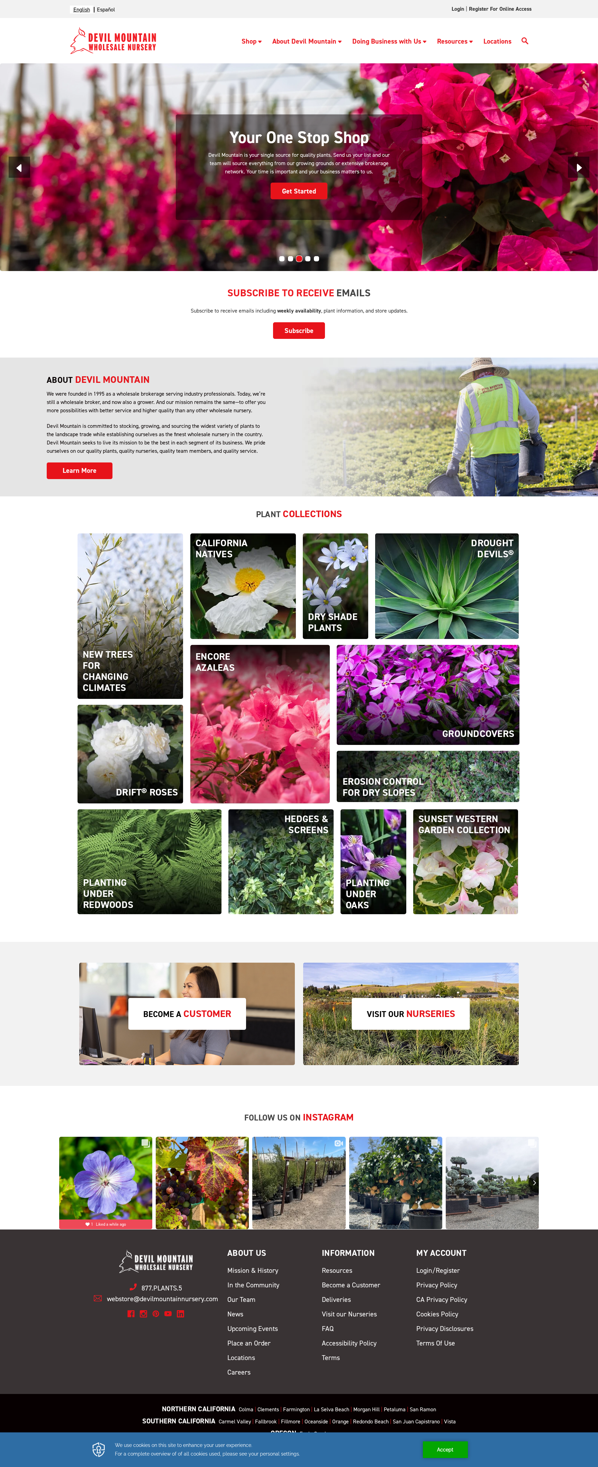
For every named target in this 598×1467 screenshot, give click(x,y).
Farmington (296, 1409)
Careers (239, 1372)
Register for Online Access (500, 8)
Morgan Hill (366, 1409)
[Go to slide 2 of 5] (290, 258)
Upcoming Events (252, 1328)
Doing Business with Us (386, 41)
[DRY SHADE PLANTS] (335, 586)
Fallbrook (266, 1421)
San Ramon (423, 1409)
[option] (105, 10)
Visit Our (411, 1013)
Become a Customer (351, 1284)
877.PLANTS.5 (162, 1288)
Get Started (269, 190)
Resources (452, 41)
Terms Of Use (435, 1343)
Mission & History (252, 1270)
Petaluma (395, 1409)
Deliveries (336, 1299)
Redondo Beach (371, 1421)
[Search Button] (525, 42)
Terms (331, 1357)
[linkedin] (180, 1313)
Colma (246, 1409)
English (81, 9)
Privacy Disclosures (444, 1328)
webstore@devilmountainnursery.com (162, 1298)
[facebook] (131, 1313)
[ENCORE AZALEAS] (260, 723)
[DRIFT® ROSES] (130, 753)
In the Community (253, 1284)
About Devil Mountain (304, 41)
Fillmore (290, 1421)
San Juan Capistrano (416, 1421)
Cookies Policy (437, 1314)
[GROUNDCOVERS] (428, 694)
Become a (187, 1013)
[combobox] (81, 10)
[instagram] (143, 1313)
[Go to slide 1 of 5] (281, 258)
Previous (19, 167)
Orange (340, 1421)
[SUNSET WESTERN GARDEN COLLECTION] (465, 861)
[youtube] (168, 1313)
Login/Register (438, 1270)
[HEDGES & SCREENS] (281, 861)
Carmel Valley (235, 1421)
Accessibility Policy (349, 1343)
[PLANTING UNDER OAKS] (373, 861)
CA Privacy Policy (441, 1299)
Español (106, 9)
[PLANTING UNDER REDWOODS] (149, 861)
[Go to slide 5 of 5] (316, 258)
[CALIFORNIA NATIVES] (243, 586)
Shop (249, 41)
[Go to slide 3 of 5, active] (299, 258)
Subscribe (299, 330)
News (235, 1314)
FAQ (328, 1328)
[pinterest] (156, 1313)
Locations (497, 41)
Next (578, 167)
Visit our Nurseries (349, 1314)
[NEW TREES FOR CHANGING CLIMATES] (130, 615)
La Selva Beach (331, 1409)
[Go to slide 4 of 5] (307, 258)
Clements (268, 1409)
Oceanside (316, 1421)
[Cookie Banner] (299, 1449)
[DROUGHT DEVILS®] (447, 586)
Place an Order (249, 1343)
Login (458, 8)
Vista (450, 1421)
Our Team (241, 1299)
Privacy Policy (436, 1284)
